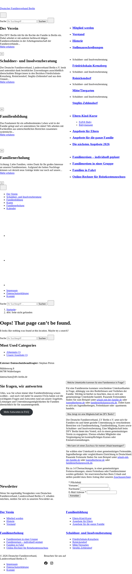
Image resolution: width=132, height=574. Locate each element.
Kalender (11, 208)
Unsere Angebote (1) (17, 355)
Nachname (74, 488)
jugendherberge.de (75, 402)
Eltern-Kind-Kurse (84, 115)
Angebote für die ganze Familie (92, 137)
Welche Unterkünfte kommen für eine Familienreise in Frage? (95, 382)
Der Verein (12, 194)
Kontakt (10, 296)
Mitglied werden (83, 27)
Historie (77, 40)
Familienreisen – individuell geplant (95, 157)
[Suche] (30, 285)
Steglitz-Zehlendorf (85, 103)
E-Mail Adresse (77, 492)
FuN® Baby (85, 122)
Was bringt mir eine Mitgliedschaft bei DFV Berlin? (90, 414)
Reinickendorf (81, 78)
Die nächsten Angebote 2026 (91, 144)
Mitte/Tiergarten (83, 90)
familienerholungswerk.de (104, 402)
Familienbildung (14, 199)
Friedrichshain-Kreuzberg (89, 65)
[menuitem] (69, 194)
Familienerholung (15, 205)
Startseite (11, 309)
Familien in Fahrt (84, 170)
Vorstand (78, 34)
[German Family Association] (30, 260)
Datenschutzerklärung (17, 293)
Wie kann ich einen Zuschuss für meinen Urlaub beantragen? (95, 446)
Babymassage (86, 125)
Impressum (12, 290)
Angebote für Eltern (85, 131)
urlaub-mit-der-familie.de (109, 399)
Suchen (42, 21)
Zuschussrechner (122, 477)
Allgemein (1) (13, 352)
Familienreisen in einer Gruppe (92, 163)
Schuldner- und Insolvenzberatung (23, 196)
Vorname (73, 485)
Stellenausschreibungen (87, 47)
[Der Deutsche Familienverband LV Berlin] (30, 235)
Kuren (9, 202)
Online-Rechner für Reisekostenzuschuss (98, 176)
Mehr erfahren (7, 46)
